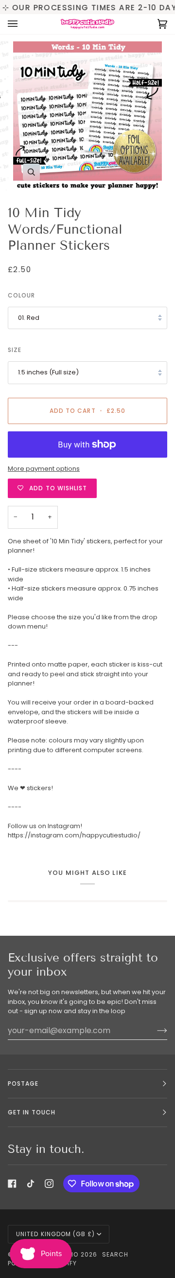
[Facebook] (12, 1183)
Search (115, 1254)
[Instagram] (49, 1183)
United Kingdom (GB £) (55, 1234)
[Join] (154, 1030)
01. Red (28, 317)
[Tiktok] (30, 1183)
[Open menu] (22, 24)
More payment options (44, 468)
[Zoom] (31, 172)
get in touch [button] (31, 1112)
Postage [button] (23, 1083)
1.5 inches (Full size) (48, 372)
